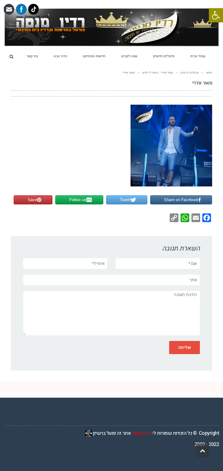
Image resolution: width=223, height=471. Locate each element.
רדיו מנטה (141, 433)
